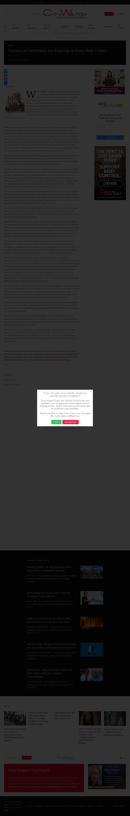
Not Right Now (70, 422)
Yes (56, 422)
